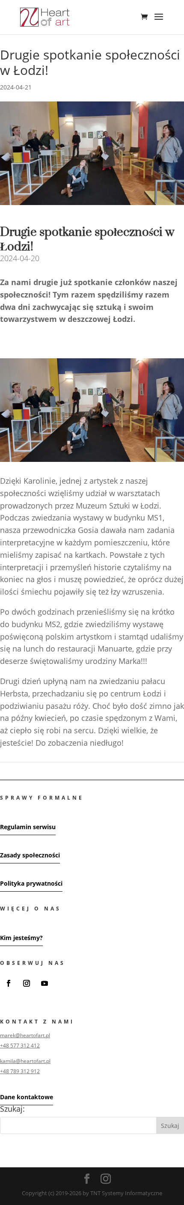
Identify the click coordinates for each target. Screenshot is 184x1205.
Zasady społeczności (30, 855)
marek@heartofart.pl (25, 1035)
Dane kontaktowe (26, 1097)
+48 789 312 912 (20, 1071)
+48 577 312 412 (20, 1045)
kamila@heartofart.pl (25, 1061)
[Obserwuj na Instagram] (26, 983)
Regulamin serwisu (28, 827)
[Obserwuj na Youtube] (44, 983)
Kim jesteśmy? (21, 938)
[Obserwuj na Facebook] (8, 983)
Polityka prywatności (31, 883)
